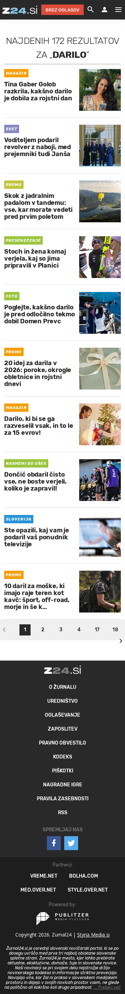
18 (115, 630)
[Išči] (91, 10)
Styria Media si (93, 934)
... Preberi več (107, 987)
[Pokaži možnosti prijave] (104, 10)
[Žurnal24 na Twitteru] (71, 843)
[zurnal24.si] (19, 10)
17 (97, 630)
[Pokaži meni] (114, 10)
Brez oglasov (62, 10)
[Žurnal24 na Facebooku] (54, 843)
